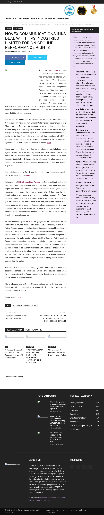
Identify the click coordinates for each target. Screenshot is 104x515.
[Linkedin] (93, 2)
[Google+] (89, 2)
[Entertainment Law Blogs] (94, 10)
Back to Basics (37, 18)
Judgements (24, 18)
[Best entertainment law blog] (69, 10)
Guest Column (63, 18)
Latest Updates (18, 28)
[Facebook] (84, 2)
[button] (96, 19)
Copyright (9, 28)
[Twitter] (97, 2)
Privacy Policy (50, 513)
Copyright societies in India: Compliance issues (16, 317)
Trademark (74, 421)
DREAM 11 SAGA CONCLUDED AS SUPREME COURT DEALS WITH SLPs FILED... (56, 437)
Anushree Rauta (13, 51)
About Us (56, 510)
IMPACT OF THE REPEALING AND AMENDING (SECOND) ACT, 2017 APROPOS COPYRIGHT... (57, 420)
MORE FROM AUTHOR (34, 330)
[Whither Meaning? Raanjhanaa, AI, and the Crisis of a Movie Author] (57, 341)
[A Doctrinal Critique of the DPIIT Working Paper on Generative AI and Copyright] (14, 341)
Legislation (50, 18)
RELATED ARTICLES (14, 330)
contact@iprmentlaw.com (86, 191)
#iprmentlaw (17, 305)
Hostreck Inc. (9, 512)
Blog (15, 18)
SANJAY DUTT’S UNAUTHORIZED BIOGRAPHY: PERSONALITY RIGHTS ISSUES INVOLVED (52, 318)
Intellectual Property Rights (81, 425)
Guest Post (74, 414)
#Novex (27, 305)
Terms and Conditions (78, 510)
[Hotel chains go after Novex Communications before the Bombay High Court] (43, 404)
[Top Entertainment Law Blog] (82, 10)
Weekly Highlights (77, 402)
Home (8, 18)
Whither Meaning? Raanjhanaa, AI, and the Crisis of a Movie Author (57, 352)
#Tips (34, 305)
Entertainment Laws (78, 418)
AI (6, 347)
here (28, 175)
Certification (75, 429)
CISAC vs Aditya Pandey (29, 182)
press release (54, 70)
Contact (64, 510)
